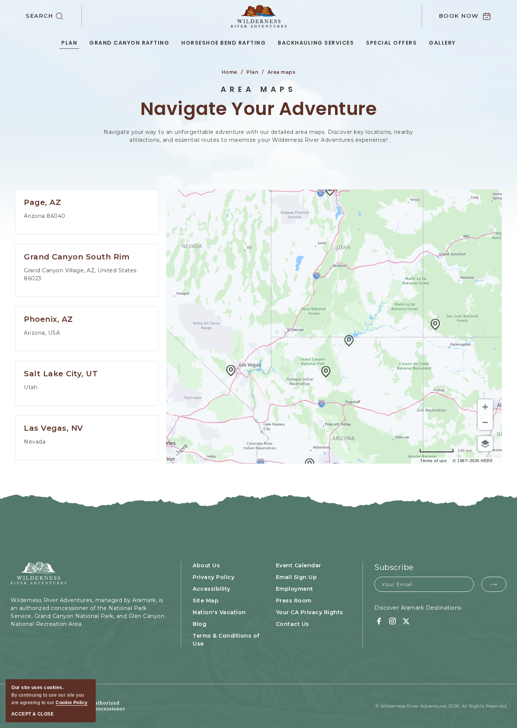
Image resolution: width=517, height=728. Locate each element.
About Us (206, 565)
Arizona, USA (42, 332)
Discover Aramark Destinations (417, 607)
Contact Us (292, 624)
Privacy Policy (213, 577)
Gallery (442, 43)
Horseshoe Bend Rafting (223, 43)
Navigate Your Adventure (258, 109)
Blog (199, 624)
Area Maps (258, 89)
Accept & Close (32, 714)
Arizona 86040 (44, 216)
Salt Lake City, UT (61, 373)
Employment (294, 588)
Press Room (293, 600)
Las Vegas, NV (53, 428)
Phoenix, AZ (48, 319)
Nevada (34, 441)
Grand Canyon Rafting (129, 43)
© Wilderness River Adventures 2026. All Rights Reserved (441, 706)
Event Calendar (298, 565)
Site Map (205, 600)
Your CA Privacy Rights (309, 612)
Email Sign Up (296, 577)
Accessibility (211, 588)
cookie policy (72, 702)
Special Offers (391, 43)
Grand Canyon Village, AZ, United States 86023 (80, 274)
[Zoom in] (485, 406)
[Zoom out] (485, 422)
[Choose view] (485, 443)
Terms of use (433, 460)
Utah (30, 387)
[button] (54, 16)
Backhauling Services (316, 43)
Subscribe (394, 567)
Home (229, 72)
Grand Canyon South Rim (76, 257)
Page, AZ (42, 202)
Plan (69, 43)
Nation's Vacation (219, 612)
